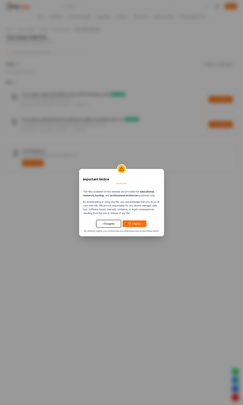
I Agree (136, 223)
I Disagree (108, 223)
